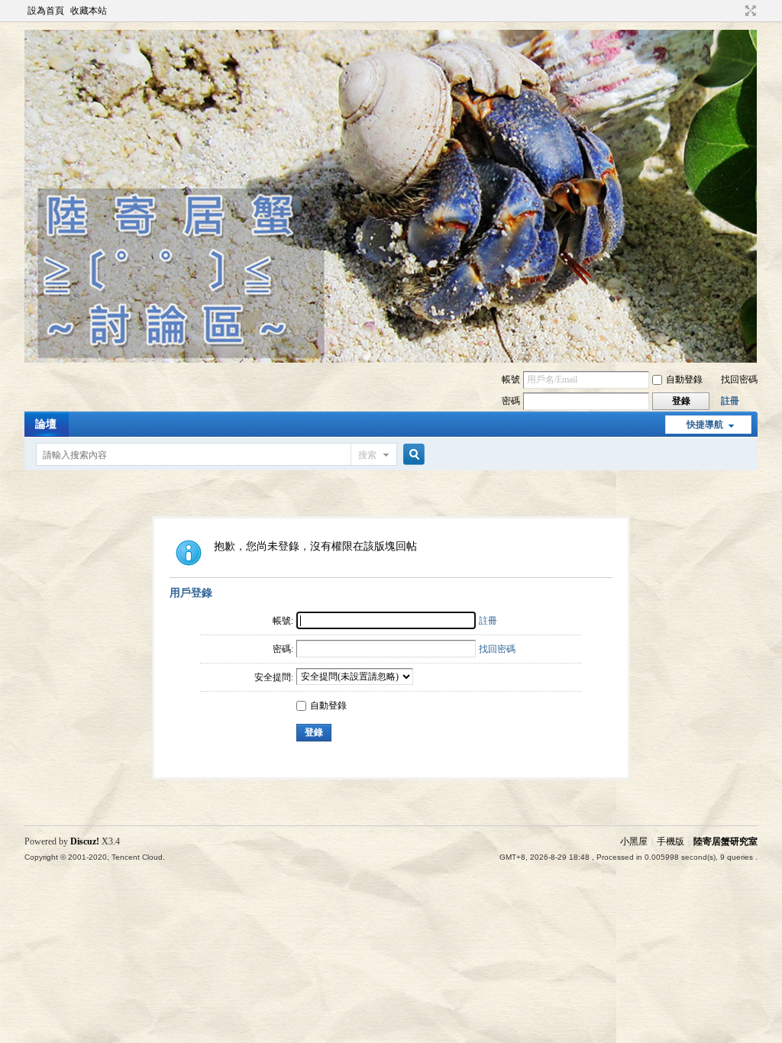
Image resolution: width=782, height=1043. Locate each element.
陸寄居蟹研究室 (725, 841)
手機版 (670, 841)
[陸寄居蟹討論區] (390, 359)
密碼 (511, 401)
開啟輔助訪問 (736, 11)
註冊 (730, 401)
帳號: (283, 620)
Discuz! (84, 841)
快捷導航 (705, 424)
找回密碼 (739, 379)
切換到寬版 (749, 11)
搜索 (367, 455)
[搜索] (411, 454)
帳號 (511, 379)
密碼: (283, 649)
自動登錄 (684, 379)
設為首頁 (45, 10)
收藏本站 (88, 10)
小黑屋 (634, 841)
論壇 (46, 424)
